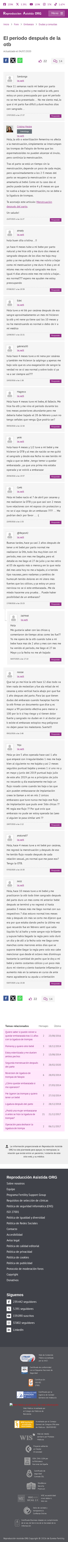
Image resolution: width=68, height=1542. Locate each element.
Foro (16, 24)
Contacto (12, 1222)
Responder (55, 110)
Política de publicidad (19, 1256)
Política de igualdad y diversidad (26, 1210)
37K (49, 4)
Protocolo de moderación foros (25, 1262)
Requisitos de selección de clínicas (27, 1193)
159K (37, 4)
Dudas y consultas (48, 24)
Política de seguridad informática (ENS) (30, 1199)
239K (10, 4)
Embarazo (29, 24)
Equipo (11, 1182)
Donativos (13, 1273)
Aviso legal (13, 1233)
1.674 (61, 4)
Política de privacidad (19, 1245)
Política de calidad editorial (23, 1239)
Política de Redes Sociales (22, 1216)
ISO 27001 (13, 1205)
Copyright (12, 1267)
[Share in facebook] (5, 54)
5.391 (23, 4)
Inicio (6, 24)
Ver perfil (20, 74)
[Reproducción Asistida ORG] (22, 13)
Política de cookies (18, 1250)
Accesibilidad (14, 1228)
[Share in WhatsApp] (19, 54)
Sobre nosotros (16, 1176)
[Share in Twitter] (12, 54)
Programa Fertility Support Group (26, 1188)
